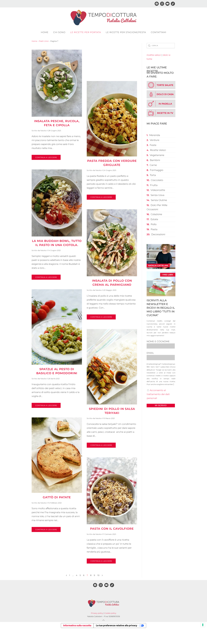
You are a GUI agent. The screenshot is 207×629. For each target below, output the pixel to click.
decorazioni (158, 234)
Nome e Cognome (158, 341)
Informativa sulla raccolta (77, 625)
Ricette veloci (158, 150)
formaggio (156, 170)
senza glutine (159, 200)
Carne (153, 165)
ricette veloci (154, 55)
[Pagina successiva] (102, 575)
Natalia (43, 131)
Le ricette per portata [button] (85, 32)
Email (150, 353)
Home (44, 32)
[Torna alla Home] (103, 17)
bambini (155, 160)
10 (98, 575)
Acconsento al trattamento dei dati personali (158, 394)
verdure (154, 140)
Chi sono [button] (59, 32)
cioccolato (157, 180)
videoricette (158, 190)
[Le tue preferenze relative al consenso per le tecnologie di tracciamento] (203, 625)
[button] (103, 620)
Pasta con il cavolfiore (112, 528)
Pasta (154, 229)
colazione (156, 214)
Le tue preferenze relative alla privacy (116, 625)
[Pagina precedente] (66, 575)
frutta (154, 185)
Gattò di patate (57, 497)
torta (153, 175)
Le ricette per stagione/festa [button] (126, 32)
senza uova (157, 195)
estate (154, 219)
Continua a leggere (46, 157)
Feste (153, 145)
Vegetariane (157, 155)
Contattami (158, 32)
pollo (153, 224)
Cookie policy (110, 613)
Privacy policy (97, 613)
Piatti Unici (44, 41)
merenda (154, 135)
